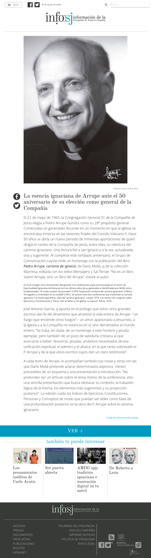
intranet (19, 552)
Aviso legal (86, 543)
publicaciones (24, 543)
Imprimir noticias (82, 535)
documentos (23, 535)
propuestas (21, 539)
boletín (18, 548)
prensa (18, 530)
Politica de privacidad (78, 539)
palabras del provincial (76, 526)
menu (13, 5)
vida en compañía (82, 530)
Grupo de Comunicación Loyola (122, 418)
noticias (19, 526)
